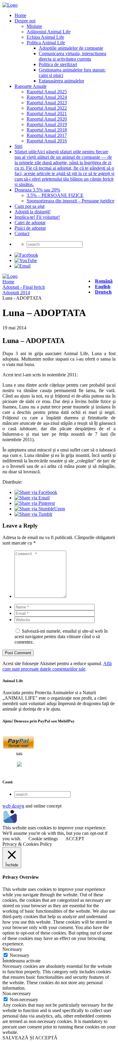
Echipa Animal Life (45, 37)
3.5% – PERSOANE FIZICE (55, 195)
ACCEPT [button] (74, 838)
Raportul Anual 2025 (47, 91)
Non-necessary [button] (16, 993)
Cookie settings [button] (43, 838)
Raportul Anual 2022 (47, 108)
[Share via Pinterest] (35, 503)
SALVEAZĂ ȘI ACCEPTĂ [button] (29, 1037)
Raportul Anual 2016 (47, 140)
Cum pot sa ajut (29, 206)
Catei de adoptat (30, 222)
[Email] (23, 265)
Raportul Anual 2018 (47, 129)
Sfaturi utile (64, 168)
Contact (22, 233)
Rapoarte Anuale (31, 86)
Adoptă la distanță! (33, 211)
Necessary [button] (12, 949)
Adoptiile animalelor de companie (71, 48)
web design (13, 805)
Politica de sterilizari (58, 64)
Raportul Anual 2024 (47, 97)
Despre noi (25, 20)
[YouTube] (26, 260)
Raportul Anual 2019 (47, 124)
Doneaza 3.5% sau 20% (37, 189)
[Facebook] (26, 255)
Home (20, 15)
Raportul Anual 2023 (47, 102)
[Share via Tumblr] (33, 514)
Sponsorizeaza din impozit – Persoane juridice (70, 200)
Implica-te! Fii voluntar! (37, 217)
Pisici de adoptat (30, 228)
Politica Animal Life (46, 42)
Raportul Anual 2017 (47, 135)
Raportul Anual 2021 (47, 113)
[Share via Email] (32, 497)
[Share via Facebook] (36, 492)
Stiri (18, 146)
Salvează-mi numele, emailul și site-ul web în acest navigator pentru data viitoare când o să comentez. (61, 636)
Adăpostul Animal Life (48, 31)
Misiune (34, 26)
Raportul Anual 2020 (47, 119)
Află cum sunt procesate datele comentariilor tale (57, 666)
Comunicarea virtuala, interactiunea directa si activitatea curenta (72, 56)
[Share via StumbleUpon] (40, 508)
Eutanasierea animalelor (61, 80)
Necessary (19, 955)
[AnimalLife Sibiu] (10, 5)
